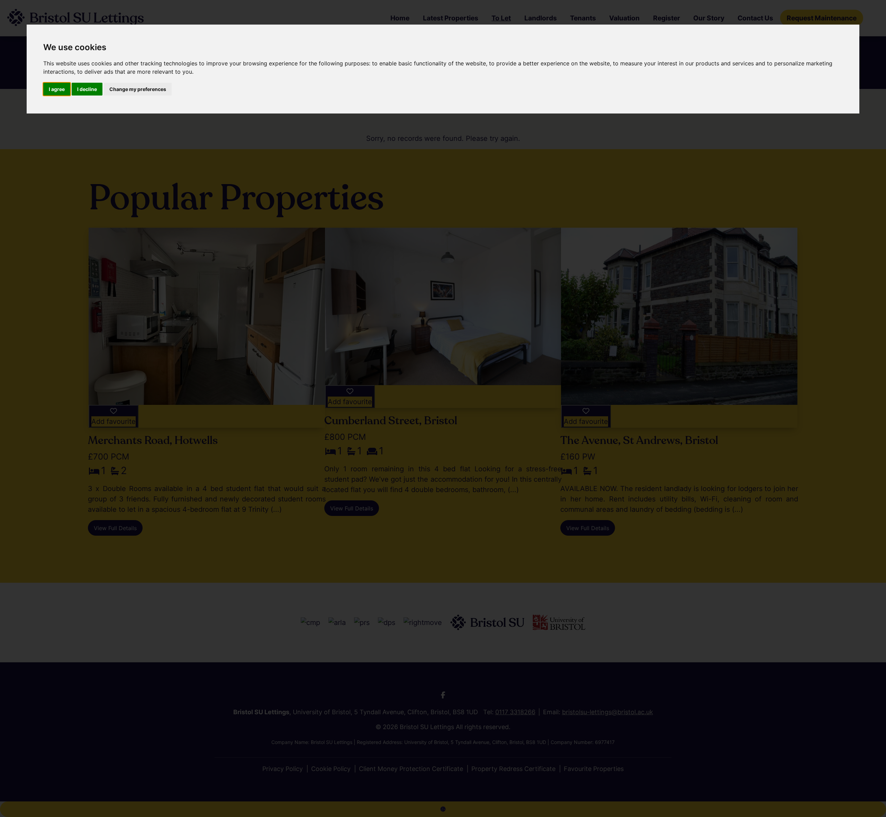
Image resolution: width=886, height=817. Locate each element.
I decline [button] (87, 89)
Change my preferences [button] (137, 89)
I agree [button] (57, 89)
